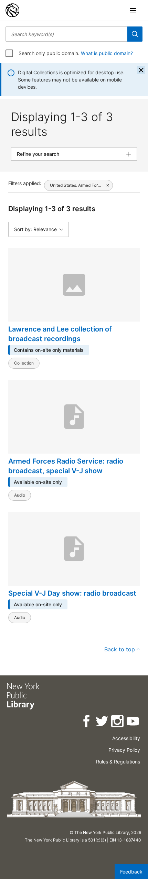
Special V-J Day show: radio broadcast (72, 593)
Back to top (119, 649)
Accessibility (126, 738)
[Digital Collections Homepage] (12, 10)
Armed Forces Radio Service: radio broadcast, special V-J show (65, 466)
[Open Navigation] (132, 10)
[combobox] (66, 34)
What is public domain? (107, 53)
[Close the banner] (141, 70)
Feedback (131, 872)
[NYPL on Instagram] (118, 722)
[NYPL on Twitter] (102, 722)
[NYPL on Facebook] (87, 722)
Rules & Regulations (118, 761)
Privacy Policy (124, 750)
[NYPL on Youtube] (133, 722)
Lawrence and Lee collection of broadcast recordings (60, 334)
